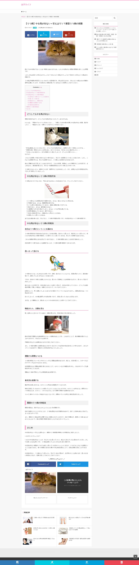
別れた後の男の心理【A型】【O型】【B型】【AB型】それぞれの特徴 (106, 35)
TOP (24, 16)
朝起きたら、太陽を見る (35, 100)
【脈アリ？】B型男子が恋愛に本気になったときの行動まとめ (106, 40)
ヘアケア (98, 71)
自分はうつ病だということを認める (38, 96)
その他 (34, 27)
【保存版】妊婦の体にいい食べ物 (104, 44)
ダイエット (99, 65)
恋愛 (97, 75)
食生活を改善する (33, 104)
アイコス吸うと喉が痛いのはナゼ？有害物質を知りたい (106, 48)
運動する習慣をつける (35, 102)
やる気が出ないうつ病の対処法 (35, 94)
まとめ (28, 108)
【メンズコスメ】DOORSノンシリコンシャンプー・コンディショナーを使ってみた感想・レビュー (106, 29)
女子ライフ (26, 4)
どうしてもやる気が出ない (33, 90)
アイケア (98, 61)
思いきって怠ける (33, 98)
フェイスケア (99, 68)
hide (40, 87)
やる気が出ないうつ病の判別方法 (35, 92)
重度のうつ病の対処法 (32, 106)
